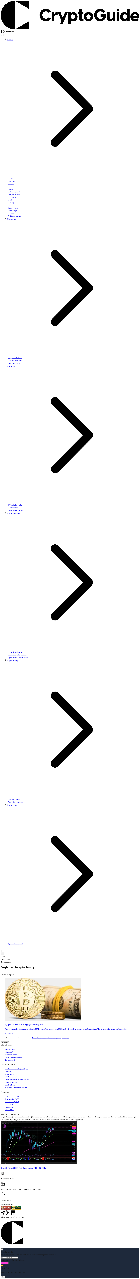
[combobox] (70, 955)
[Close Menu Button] (3, 35)
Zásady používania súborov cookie (17, 1080)
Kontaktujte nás (10, 1060)
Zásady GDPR (10, 1085)
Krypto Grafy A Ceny (12, 1096)
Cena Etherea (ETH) (12, 1102)
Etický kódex (9, 1074)
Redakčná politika (11, 1082)
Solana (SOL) (9, 1110)
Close (3, 1277)
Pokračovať (5, 1042)
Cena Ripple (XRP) (11, 1104)
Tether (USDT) (10, 1107)
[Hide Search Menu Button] (1, 951)
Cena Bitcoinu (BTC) (12, 1099)
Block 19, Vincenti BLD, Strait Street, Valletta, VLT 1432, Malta (23, 1168)
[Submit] (2, 954)
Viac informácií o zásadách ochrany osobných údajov (50, 1038)
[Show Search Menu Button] (1, 35)
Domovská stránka (11, 1055)
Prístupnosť (9, 1052)
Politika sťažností (11, 1077)
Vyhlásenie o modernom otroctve (16, 1088)
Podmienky (8, 1071)
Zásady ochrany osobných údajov (16, 1069)
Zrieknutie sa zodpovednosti (14, 1057)
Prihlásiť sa (5, 1263)
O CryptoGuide (10, 1049)
